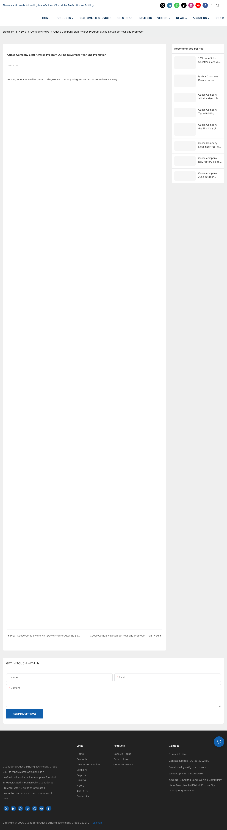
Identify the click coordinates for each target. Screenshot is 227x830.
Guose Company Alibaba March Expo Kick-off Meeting (210, 96)
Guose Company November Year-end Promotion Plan (210, 145)
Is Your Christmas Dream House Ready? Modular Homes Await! (208, 78)
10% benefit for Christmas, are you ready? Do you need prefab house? (210, 60)
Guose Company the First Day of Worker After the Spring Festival (207, 126)
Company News (40, 31)
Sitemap (97, 823)
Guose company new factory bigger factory (209, 160)
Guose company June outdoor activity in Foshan (208, 175)
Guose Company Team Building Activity (207, 111)
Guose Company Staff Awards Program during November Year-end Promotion (98, 31)
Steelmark (8, 31)
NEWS (22, 31)
